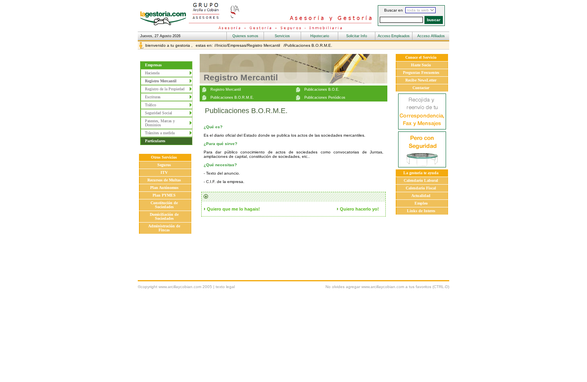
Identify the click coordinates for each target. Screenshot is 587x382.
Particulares (155, 141)
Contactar (420, 88)
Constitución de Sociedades (164, 205)
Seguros (164, 165)
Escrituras (153, 97)
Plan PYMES (164, 195)
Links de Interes (421, 211)
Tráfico (150, 105)
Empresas (153, 65)
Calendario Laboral (421, 180)
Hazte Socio (421, 65)
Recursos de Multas (164, 180)
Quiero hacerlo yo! (359, 209)
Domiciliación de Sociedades (164, 216)
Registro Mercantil (162, 81)
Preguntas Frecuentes (421, 72)
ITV (164, 172)
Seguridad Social (158, 113)
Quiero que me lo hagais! (233, 209)
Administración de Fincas (164, 228)
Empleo (421, 203)
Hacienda (152, 73)
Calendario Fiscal (421, 188)
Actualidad (420, 195)
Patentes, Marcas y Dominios (160, 123)
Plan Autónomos (164, 187)
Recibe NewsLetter (420, 80)
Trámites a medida (160, 133)
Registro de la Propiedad (164, 89)
